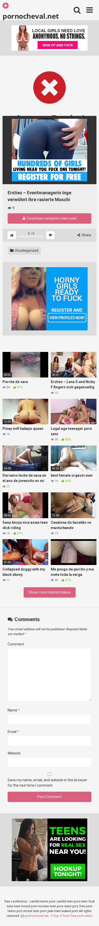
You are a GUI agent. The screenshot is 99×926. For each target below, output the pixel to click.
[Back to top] (89, 916)
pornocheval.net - (38, 916)
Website (14, 753)
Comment (16, 644)
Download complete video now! (51, 218)
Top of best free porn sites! (72, 916)
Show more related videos (50, 592)
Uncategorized (26, 250)
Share (86, 235)
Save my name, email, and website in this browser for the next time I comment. (47, 782)
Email (13, 732)
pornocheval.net (31, 15)
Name (14, 710)
